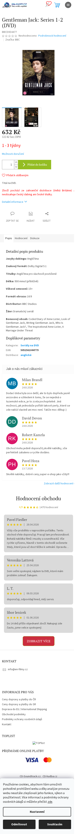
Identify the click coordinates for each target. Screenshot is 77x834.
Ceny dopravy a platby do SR (19, 704)
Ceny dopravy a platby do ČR (19, 699)
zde (50, 802)
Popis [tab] (8, 238)
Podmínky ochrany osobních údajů (22, 719)
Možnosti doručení (13, 154)
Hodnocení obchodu (38, 498)
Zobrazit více (38, 641)
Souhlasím (54, 824)
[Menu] (68, 5)
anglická (26, 355)
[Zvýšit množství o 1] (16, 162)
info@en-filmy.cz (18, 669)
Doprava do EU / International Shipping (24, 709)
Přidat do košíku (37, 164)
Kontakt (6, 724)
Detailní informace (12, 202)
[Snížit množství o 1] (16, 167)
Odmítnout (19, 824)
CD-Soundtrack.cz (30, 776)
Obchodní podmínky (14, 714)
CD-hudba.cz (50, 776)
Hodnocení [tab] (21, 238)
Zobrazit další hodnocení (58, 484)
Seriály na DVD (30, 345)
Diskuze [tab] (34, 238)
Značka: (12, 40)
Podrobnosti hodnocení (52, 36)
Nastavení (37, 812)
